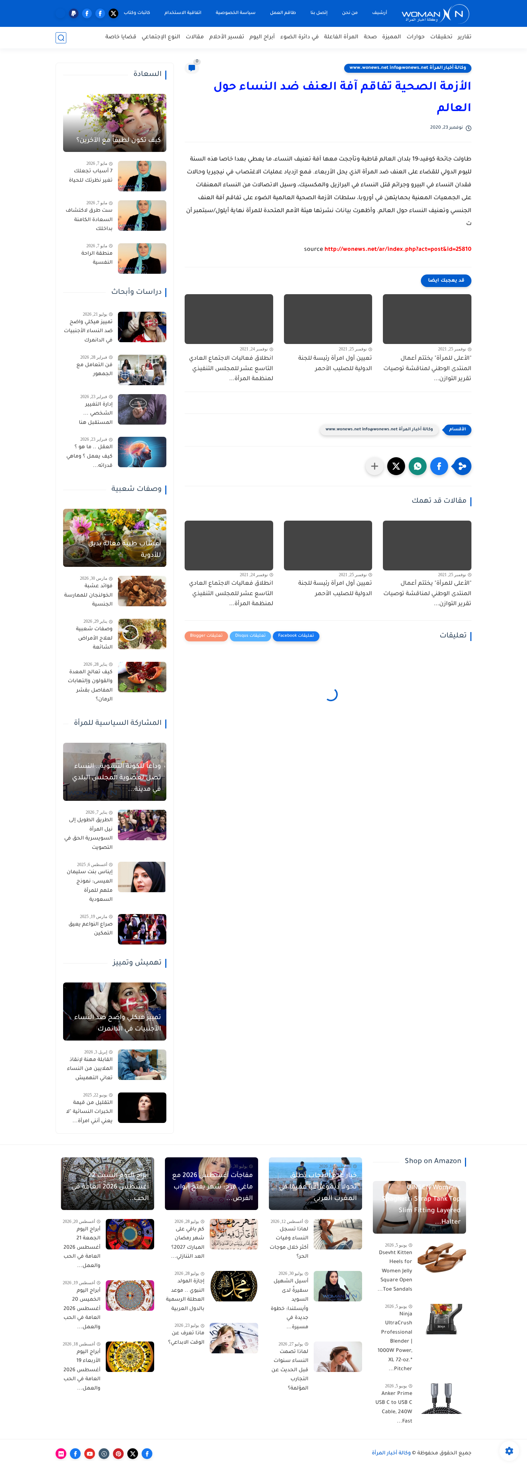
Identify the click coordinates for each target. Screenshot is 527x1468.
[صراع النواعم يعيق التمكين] (142, 929)
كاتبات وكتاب (137, 13)
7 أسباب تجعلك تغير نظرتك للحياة (91, 176)
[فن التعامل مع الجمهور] (142, 370)
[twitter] (113, 13)
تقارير (464, 37)
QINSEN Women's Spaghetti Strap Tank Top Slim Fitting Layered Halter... (421, 1205)
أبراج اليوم (262, 37)
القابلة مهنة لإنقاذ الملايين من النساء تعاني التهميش (90, 1069)
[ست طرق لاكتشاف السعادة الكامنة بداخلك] (142, 215)
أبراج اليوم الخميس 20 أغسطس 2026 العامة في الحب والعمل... (81, 1309)
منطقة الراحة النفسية (97, 258)
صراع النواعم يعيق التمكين (90, 929)
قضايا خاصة (120, 37)
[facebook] (100, 13)
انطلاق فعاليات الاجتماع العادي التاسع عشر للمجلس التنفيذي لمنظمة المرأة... (231, 369)
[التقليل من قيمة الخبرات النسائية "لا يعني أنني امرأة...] (142, 1107)
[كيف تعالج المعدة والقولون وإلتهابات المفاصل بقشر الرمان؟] (142, 677)
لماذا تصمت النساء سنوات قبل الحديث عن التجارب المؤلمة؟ (289, 1370)
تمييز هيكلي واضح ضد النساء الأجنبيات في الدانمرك (88, 332)
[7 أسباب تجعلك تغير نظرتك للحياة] (142, 176)
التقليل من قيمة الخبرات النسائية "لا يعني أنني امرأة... (89, 1112)
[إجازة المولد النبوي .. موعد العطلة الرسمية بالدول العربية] (234, 1286)
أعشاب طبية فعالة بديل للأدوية (124, 550)
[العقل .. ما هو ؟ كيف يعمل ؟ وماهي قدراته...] (142, 452)
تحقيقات (441, 37)
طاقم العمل (283, 13)
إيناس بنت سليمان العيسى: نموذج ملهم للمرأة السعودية (90, 886)
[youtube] (89, 1453)
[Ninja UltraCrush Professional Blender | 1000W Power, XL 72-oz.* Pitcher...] (442, 1319)
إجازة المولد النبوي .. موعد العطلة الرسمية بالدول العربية (185, 1295)
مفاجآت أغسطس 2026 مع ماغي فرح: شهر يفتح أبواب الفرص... (212, 1187)
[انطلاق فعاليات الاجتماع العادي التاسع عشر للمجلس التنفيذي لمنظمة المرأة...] (229, 319)
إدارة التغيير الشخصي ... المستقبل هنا (96, 414)
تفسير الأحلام (226, 37)
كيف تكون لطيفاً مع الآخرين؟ (118, 140)
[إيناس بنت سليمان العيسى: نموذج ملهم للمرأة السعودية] (142, 877)
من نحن (350, 13)
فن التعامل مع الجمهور (94, 370)
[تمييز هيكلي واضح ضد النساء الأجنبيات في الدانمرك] (142, 327)
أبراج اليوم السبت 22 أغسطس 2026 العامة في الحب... (110, 1187)
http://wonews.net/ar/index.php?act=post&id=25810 (397, 250)
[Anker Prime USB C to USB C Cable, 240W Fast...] (442, 1398)
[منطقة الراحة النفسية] (142, 258)
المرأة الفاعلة (341, 37)
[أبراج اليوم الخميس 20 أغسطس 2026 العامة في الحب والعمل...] (130, 1295)
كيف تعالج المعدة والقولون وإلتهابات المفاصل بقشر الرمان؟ (90, 686)
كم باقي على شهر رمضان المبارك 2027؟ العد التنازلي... (187, 1243)
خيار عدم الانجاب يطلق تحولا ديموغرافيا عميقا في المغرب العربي (318, 1187)
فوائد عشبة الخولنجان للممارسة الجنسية (88, 596)
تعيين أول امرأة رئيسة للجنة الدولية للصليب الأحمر (335, 363)
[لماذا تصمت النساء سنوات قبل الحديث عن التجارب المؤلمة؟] (338, 1357)
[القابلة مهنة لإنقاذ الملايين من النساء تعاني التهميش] (142, 1064)
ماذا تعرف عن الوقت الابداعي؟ (186, 1338)
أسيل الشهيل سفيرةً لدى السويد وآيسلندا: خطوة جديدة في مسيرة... (289, 1304)
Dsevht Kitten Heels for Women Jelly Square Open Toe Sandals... (395, 1272)
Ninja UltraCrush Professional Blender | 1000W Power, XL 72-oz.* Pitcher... (395, 1342)
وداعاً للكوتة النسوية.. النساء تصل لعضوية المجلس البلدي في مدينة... (116, 778)
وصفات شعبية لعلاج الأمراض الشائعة (94, 639)
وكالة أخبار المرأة (391, 1454)
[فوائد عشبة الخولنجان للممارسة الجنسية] (142, 591)
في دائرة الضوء (299, 37)
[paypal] (74, 13)
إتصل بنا (319, 13)
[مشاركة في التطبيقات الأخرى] (375, 466)
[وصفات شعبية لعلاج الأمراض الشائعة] (142, 634)
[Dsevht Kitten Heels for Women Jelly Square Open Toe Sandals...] (442, 1258)
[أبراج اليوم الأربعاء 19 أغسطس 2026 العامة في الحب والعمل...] (130, 1357)
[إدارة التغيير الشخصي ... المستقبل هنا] (142, 409)
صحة (370, 37)
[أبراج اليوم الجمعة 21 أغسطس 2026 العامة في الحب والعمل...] (130, 1234)
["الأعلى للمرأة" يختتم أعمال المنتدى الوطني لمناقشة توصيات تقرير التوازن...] (427, 319)
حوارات (416, 37)
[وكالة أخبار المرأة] (435, 13)
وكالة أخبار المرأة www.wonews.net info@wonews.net (408, 68)
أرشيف (379, 13)
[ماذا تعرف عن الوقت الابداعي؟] (234, 1338)
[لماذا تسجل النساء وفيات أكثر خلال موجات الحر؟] (338, 1234)
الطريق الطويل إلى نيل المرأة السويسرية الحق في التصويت (88, 834)
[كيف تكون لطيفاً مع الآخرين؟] (114, 123)
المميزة (391, 37)
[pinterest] (118, 1453)
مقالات (195, 37)
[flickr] (61, 1453)
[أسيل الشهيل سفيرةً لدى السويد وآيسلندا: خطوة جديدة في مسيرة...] (338, 1286)
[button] (439, 466)
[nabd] (60, 13)
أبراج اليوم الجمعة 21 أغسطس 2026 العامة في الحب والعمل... (81, 1248)
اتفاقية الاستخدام (183, 13)
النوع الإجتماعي (161, 37)
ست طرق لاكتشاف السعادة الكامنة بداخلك (89, 220)
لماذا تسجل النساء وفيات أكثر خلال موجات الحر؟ (289, 1243)
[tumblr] (104, 1453)
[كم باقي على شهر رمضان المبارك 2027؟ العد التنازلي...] (234, 1234)
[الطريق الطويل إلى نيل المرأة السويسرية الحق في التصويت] (142, 825)
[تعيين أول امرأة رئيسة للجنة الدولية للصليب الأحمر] (328, 319)
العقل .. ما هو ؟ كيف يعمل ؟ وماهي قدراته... (89, 457)
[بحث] (61, 37)
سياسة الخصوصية (236, 13)
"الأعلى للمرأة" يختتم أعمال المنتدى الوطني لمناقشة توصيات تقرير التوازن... (427, 369)
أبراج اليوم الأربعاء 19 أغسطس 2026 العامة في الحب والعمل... (81, 1370)
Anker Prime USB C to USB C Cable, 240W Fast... (393, 1408)
